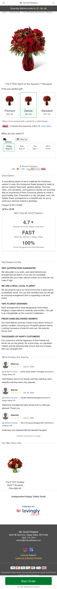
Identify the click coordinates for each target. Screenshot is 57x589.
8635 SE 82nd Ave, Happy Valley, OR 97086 (28, 534)
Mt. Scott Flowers (29, 3)
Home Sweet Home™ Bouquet (32, 371)
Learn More (46, 126)
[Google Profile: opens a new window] (31, 549)
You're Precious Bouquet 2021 (32, 423)
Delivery (8, 141)
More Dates (48, 147)
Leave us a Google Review (28, 558)
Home (4, 12)
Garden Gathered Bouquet (31, 397)
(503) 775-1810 (28, 537)
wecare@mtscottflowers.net (28, 540)
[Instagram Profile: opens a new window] (25, 549)
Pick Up (23, 139)
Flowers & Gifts (14, 12)
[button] (51, 582)
